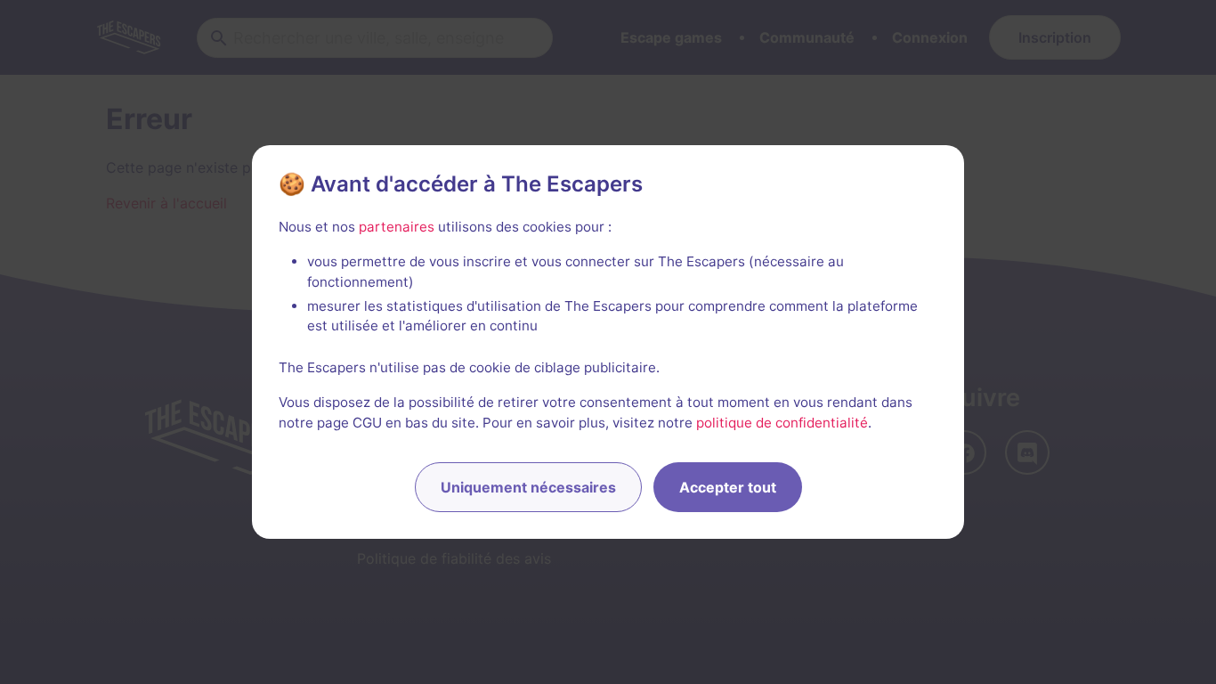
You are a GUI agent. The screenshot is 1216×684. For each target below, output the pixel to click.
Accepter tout (727, 487)
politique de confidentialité (782, 422)
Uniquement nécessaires (528, 487)
